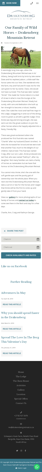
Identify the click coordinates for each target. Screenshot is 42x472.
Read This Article (12, 304)
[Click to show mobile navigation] (38, 3)
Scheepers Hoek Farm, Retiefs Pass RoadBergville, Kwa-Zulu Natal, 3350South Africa (21, 439)
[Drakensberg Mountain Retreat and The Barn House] (21, 14)
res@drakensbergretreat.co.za (21, 427)
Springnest (23, 465)
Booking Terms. (33, 465)
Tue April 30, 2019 (7, 299)
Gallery (21, 390)
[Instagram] (21, 450)
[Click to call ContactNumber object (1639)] (31, 3)
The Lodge (21, 376)
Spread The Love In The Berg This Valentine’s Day (20, 339)
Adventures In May (13, 292)
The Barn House (21, 381)
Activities (21, 385)
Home (21, 372)
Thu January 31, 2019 (8, 348)
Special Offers (21, 399)
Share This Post (15, 231)
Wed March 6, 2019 (7, 323)
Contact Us (21, 403)
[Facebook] (25, 450)
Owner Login (21, 468)
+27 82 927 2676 (21, 415)
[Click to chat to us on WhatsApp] (37, 467)
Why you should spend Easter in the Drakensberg (20, 315)
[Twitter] (17, 450)
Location (21, 394)
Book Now (11, 3)
